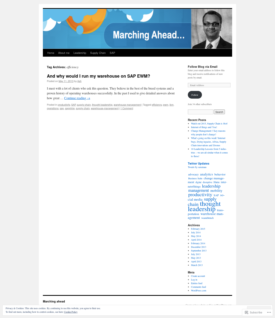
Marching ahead (54, 301)
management (198, 190)
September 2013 (199, 250)
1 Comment (126, 108)
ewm (165, 104)
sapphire (70, 108)
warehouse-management (105, 108)
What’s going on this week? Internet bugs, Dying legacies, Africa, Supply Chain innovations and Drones (208, 141)
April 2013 (196, 261)
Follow (194, 94)
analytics (206, 174)
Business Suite (195, 178)
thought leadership (102, 104)
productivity (64, 104)
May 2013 (196, 257)
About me (63, 53)
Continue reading (77, 98)
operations (53, 108)
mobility (216, 190)
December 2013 (198, 246)
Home (50, 53)
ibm (172, 104)
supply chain (84, 104)
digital (198, 182)
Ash (79, 81)
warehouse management (127, 104)
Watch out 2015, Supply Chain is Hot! (209, 123)
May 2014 (196, 236)
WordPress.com (198, 290)
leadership (211, 186)
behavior (219, 174)
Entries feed (196, 283)
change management (206, 180)
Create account (198, 275)
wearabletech (207, 217)
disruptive (207, 182)
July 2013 (196, 254)
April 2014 (196, 239)
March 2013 (197, 265)
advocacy (193, 174)
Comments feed (198, 286)
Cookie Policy (71, 311)
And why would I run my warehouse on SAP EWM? (98, 76)
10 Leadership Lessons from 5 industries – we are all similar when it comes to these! (209, 152)
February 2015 (198, 228)
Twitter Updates (198, 163)
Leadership (79, 53)
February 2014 (198, 243)
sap (62, 108)
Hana (216, 182)
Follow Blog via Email (202, 67)
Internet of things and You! (204, 127)
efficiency (157, 104)
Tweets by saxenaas (197, 167)
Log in (194, 279)
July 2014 (196, 232)
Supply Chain (98, 53)
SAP (112, 53)
